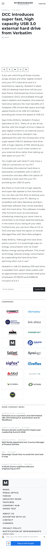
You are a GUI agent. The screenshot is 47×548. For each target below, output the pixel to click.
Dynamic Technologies (12, 464)
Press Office (11, 493)
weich (6, 37)
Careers (8, 523)
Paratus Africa (9, 440)
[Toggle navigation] (3, 3)
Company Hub (11, 505)
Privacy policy (12, 528)
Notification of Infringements (22, 531)
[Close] (44, 537)
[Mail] (26, 69)
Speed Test (9, 509)
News (6, 490)
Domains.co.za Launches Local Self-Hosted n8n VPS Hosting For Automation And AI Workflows (22, 418)
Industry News (12, 499)
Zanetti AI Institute (10, 427)
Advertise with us (14, 517)
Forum (7, 496)
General (6, 10)
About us (8, 514)
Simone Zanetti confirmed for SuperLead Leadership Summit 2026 (21, 431)
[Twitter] (9, 69)
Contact (8, 520)
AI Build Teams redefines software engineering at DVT (18, 468)
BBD (3, 452)
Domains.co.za (8, 413)
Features (8, 502)
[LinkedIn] (15, 69)
